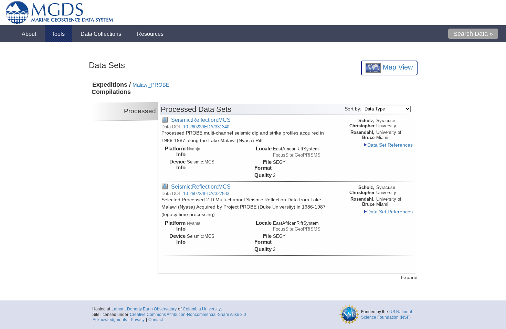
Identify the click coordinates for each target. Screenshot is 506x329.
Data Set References (390, 145)
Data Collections (101, 34)
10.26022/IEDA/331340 (206, 126)
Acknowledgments (110, 319)
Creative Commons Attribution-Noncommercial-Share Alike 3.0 (188, 314)
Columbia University (202, 309)
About (29, 34)
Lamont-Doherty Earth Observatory (144, 309)
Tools (58, 34)
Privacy (138, 319)
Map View (397, 67)
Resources (150, 34)
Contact (155, 319)
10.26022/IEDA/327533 (206, 193)
